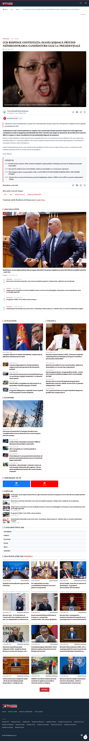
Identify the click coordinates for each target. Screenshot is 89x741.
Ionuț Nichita (54, 612)
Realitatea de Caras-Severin (65, 722)
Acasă (6, 9)
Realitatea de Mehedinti (8, 724)
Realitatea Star (26, 722)
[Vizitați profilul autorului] (4, 112)
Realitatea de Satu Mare (43, 724)
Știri (12, 9)
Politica (18, 9)
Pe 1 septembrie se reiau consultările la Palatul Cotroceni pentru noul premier (43, 585)
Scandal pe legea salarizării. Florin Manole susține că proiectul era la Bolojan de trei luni (44, 649)
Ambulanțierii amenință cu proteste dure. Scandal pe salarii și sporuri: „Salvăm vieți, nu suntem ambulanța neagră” (44, 309)
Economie (9, 297)
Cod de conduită (39, 711)
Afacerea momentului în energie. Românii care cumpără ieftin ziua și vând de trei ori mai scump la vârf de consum (22, 433)
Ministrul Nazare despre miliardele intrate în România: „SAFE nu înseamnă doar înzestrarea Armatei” (72, 682)
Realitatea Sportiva (16, 722)
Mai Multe (44, 689)
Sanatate (9, 279)
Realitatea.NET (5, 722)
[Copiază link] (73, 112)
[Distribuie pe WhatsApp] (80, 112)
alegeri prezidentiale (34, 194)
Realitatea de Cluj (31, 724)
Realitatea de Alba (20, 724)
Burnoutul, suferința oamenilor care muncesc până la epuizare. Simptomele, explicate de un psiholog (40, 281)
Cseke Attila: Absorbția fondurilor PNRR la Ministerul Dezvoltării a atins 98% (24, 443)
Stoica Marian (25, 580)
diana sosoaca (20, 194)
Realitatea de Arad (19, 727)
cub (11, 194)
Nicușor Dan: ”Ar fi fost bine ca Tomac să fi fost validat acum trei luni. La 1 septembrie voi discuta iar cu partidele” (15, 618)
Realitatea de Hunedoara (70, 724)
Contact (4, 711)
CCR (5, 194)
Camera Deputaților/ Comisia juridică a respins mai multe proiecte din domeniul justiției (24, 367)
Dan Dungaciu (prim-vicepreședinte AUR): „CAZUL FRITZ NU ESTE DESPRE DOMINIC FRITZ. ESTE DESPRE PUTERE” (44, 173)
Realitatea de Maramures (38, 722)
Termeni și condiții (12, 711)
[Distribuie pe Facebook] (77, 112)
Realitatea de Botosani (56, 724)
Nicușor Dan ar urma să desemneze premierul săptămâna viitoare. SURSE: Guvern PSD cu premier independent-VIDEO (46, 178)
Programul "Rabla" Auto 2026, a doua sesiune (21, 299)
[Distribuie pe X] (84, 112)
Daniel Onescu (82, 676)
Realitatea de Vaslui (79, 722)
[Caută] (80, 3)
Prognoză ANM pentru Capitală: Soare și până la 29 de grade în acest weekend (26, 391)
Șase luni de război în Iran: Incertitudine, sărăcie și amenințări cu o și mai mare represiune (39, 169)
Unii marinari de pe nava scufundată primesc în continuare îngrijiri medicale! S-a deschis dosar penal (26, 376)
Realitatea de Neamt (51, 722)
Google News (40, 200)
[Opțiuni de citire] (85, 737)
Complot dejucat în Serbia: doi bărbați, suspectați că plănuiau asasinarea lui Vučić (22, 356)
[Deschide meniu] (86, 3)
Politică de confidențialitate (25, 711)
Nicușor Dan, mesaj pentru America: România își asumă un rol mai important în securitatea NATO (73, 617)
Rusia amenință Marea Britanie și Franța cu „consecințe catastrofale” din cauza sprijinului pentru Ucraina (44, 618)
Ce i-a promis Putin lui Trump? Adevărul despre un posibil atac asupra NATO (64, 391)
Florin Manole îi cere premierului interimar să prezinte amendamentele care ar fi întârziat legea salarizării (25, 458)
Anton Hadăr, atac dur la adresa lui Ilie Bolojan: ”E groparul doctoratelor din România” (73, 585)
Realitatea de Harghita (7, 727)
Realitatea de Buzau (20, 111)
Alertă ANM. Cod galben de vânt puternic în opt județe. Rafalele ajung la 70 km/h (25, 384)
